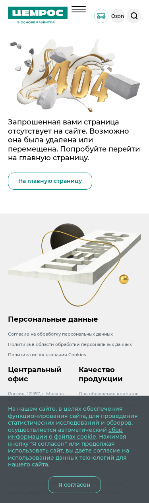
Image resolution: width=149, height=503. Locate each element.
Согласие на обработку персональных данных (60, 334)
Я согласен (74, 484)
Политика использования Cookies (47, 354)
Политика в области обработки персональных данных (70, 344)
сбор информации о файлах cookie (65, 433)
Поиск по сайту (134, 16)
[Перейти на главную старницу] (38, 16)
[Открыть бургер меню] (79, 9)
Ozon (117, 16)
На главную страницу (50, 180)
